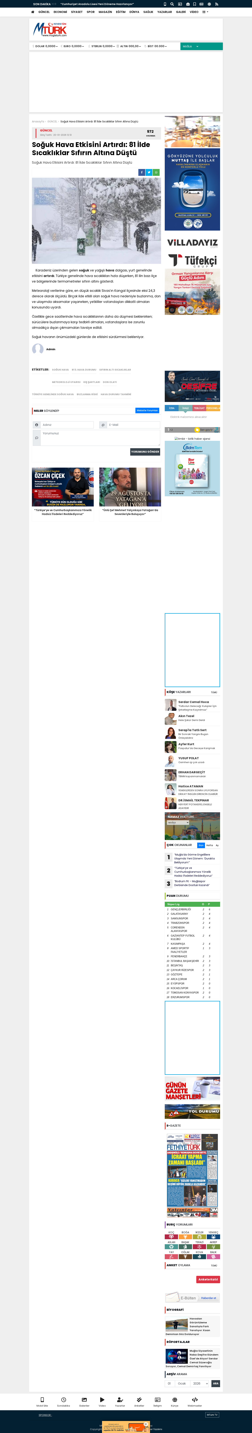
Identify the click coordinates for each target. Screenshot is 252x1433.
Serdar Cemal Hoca (193, 702)
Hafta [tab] (209, 845)
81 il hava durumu (84, 369)
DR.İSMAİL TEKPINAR (193, 800)
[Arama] (172, 4)
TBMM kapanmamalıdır (192, 776)
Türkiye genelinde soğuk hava (53, 394)
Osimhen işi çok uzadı (191, 762)
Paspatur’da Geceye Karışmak (196, 748)
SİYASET (77, 12)
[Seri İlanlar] (194, 4)
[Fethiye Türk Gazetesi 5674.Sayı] (192, 1175)
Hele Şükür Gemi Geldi (191, 720)
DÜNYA (134, 12)
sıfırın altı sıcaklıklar (115, 369)
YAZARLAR (164, 12)
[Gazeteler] (201, 4)
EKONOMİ (60, 12)
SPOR (91, 12)
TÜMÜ (214, 692)
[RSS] (216, 4)
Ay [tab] (217, 845)
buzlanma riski (87, 394)
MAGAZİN (105, 12)
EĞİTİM (120, 12)
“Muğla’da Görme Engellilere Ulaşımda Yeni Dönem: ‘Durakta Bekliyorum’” (191, 858)
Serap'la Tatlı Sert (192, 730)
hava (110, 270)
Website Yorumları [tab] (147, 410)
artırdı (49, 276)
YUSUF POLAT (188, 758)
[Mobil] (165, 4)
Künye (174, 1405)
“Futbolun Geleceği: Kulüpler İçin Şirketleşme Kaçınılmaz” (197, 708)
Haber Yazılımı (153, 1429)
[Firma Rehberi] (187, 4)
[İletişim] (180, 4)
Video (102, 1405)
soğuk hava (60, 369)
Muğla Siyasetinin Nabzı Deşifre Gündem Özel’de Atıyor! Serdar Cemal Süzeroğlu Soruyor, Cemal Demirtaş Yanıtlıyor (192, 1358)
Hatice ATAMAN (190, 786)
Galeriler (84, 1405)
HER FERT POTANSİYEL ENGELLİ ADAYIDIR (195, 806)
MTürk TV (212, 1415)
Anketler (139, 1405)
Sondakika (63, 1405)
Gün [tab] (201, 845)
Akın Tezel (186, 716)
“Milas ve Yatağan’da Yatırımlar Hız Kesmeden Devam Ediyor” (102, 4)
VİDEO (194, 12)
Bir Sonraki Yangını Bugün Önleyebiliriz (193, 736)
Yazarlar (120, 1405)
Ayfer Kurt (186, 744)
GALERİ (181, 12)
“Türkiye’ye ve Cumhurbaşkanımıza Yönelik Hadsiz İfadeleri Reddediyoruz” (190, 872)
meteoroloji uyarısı (66, 382)
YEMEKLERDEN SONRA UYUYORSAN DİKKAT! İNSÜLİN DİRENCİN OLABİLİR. (198, 792)
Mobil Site (42, 1405)
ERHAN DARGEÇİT (191, 772)
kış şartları (91, 382)
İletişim (157, 1405)
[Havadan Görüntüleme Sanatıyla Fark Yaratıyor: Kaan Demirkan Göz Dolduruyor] (177, 1324)
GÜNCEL (44, 12)
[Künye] (209, 4)
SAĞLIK (148, 12)
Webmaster (195, 1405)
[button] (205, 12)
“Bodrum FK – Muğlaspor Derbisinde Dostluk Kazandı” (188, 883)
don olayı (110, 382)
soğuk (84, 270)
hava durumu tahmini (116, 394)
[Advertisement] (153, 29)
